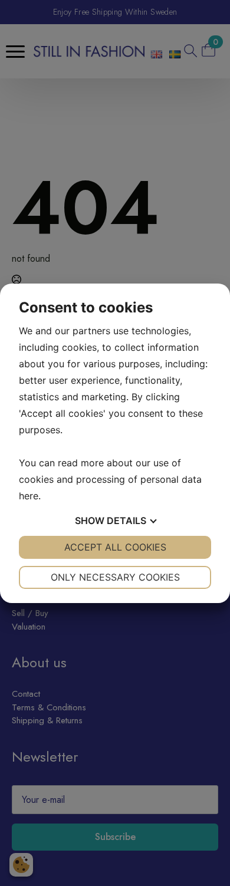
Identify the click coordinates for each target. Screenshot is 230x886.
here (28, 496)
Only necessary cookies (115, 577)
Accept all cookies (115, 547)
